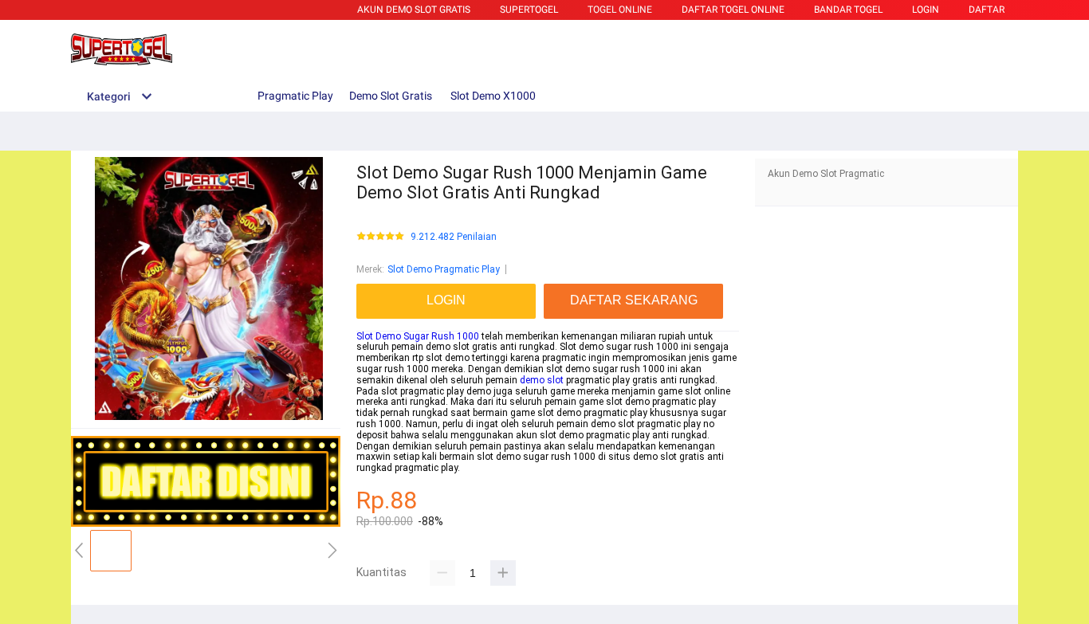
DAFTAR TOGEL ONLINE (733, 9)
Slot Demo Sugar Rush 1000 (417, 336)
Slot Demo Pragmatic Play (443, 269)
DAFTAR (986, 9)
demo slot (542, 380)
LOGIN (925, 9)
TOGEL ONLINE (620, 9)
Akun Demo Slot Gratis (413, 9)
